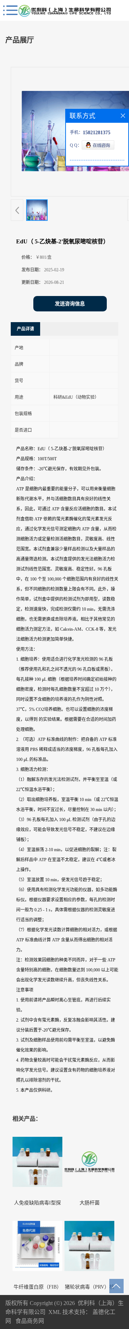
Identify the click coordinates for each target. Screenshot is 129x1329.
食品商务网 (29, 1321)
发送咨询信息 (70, 303)
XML (54, 1312)
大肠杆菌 (90, 1203)
